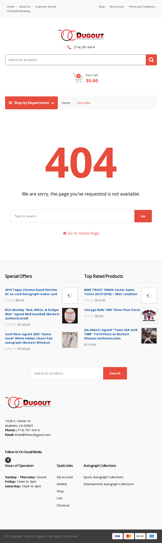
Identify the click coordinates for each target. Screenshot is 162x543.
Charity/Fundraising (18, 11)
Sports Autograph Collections (103, 477)
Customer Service (45, 6)
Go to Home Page (82, 233)
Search (115, 373)
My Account (117, 6)
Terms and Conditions (141, 6)
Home (10, 6)
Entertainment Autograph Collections (109, 484)
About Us (24, 6)
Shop (102, 6)
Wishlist (62, 484)
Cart (59, 498)
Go (143, 216)
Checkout (63, 505)
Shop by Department (31, 102)
